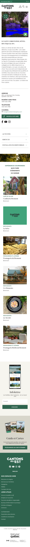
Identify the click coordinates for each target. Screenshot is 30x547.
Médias (3, 487)
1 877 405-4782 (6, 101)
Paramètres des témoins (8, 514)
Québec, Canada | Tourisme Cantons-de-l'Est (8, 7)
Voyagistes (4, 484)
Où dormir (15, 173)
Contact (3, 519)
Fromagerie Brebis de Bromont (14, 347)
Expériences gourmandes (15, 165)
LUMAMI (7, 318)
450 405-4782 (6, 106)
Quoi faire (15, 168)
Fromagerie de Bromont (12, 258)
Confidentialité (5, 512)
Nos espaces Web (5, 1)
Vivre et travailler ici (7, 495)
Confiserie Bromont (10, 198)
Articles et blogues (6, 505)
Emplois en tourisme (7, 497)
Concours (4, 507)
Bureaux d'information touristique (10, 502)
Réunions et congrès (7, 479)
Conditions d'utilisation (7, 516)
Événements (15, 170)
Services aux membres (7, 482)
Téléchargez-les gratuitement (15, 447)
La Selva (6, 228)
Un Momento (8, 288)
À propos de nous (6, 489)
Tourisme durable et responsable (10, 500)
